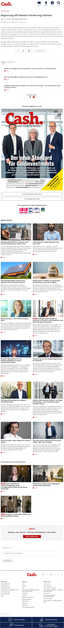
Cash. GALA (46, 593)
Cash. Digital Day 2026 (49, 588)
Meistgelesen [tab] (11, 62)
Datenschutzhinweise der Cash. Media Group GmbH (30, 590)
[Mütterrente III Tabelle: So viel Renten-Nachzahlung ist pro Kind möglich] (48, 270)
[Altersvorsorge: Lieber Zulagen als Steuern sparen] (16, 430)
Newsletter (25, 601)
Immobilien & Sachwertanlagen (9, 590)
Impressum (25, 593)
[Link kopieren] (18, 51)
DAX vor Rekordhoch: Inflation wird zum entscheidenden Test (26, 77)
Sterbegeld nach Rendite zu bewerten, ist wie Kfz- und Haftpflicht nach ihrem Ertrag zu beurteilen (48, 320)
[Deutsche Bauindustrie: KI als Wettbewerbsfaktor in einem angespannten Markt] (16, 348)
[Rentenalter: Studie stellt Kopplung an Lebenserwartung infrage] (48, 473)
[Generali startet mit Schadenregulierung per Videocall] (48, 348)
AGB (23, 588)
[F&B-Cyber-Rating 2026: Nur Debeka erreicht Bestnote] (16, 390)
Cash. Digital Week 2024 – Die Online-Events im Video (53, 590)
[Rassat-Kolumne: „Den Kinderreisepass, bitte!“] (16, 308)
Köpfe (2, 596)
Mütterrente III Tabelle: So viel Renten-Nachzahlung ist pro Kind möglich (46, 281)
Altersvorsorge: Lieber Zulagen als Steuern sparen (16, 441)
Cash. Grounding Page (28, 607)
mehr (7, 71)
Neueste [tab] (3, 62)
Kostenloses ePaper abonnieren (32, 194)
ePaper (24, 586)
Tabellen (24, 605)
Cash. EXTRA (46, 584)
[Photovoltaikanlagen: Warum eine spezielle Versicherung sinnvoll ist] (16, 270)
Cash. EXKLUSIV (47, 586)
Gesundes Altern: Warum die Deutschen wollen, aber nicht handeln (47, 441)
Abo (23, 584)
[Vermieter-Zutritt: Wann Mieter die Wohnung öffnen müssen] (16, 504)
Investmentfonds (5, 588)
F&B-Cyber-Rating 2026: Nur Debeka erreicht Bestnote (13, 401)
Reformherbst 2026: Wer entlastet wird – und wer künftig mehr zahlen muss (15, 243)
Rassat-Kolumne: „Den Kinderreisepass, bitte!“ (15, 319)
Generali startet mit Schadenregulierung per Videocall (47, 359)
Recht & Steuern (5, 594)
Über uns (24, 603)
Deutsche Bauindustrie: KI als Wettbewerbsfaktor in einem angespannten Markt (11, 360)
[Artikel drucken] (23, 51)
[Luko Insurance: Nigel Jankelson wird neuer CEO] (48, 231)
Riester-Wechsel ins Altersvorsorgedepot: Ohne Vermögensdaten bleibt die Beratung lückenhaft (14, 486)
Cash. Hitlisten (47, 598)
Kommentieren (40, 51)
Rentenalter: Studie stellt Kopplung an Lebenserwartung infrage (46, 484)
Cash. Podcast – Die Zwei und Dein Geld (52, 601)
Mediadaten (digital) (27, 597)
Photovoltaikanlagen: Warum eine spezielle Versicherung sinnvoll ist (13, 281)
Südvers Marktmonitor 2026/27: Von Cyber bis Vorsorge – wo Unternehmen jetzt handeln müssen (32, 86)
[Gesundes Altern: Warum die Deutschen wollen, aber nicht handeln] (48, 430)
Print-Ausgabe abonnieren (32, 199)
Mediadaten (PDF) (27, 599)
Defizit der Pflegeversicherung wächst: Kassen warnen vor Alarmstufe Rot (30, 68)
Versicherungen (5, 584)
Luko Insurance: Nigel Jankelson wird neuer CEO (46, 243)
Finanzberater (5, 586)
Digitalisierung (5, 592)
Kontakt (24, 595)
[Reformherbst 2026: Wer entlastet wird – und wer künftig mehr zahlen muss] (16, 231)
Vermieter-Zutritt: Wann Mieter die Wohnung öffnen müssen (15, 515)
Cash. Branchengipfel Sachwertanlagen (49, 596)
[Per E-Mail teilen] (29, 51)
